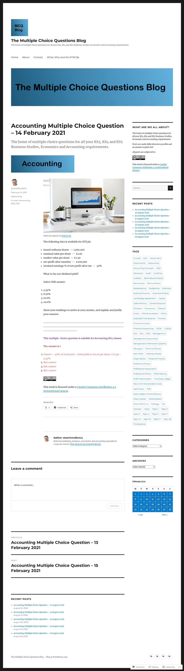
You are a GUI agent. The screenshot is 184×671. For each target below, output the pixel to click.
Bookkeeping (139, 288)
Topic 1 (155, 409)
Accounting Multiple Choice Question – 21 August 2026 (39, 612)
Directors (137, 308)
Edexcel (161, 308)
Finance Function (141, 323)
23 (141, 509)
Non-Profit (138, 353)
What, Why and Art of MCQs (63, 57)
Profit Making (160, 374)
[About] (157, 656)
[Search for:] (150, 188)
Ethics (164, 313)
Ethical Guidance (150, 313)
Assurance (138, 273)
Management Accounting (145, 338)
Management (159, 333)
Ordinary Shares (153, 353)
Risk (149, 389)
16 (141, 504)
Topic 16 (147, 419)
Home (14, 57)
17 (147, 504)
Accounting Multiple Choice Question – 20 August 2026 (39, 619)
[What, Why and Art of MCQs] (169, 656)
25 (153, 509)
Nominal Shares (153, 348)
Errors (136, 313)
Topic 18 (167, 419)
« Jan (140, 515)
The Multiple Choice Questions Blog (48, 40)
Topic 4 (146, 414)
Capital (162, 298)
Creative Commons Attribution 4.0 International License (150, 167)
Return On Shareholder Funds (147, 384)
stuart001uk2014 (19, 188)
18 (153, 504)
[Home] (151, 656)
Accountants (139, 263)
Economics (150, 308)
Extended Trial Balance (144, 318)
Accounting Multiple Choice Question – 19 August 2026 (39, 626)
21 (170, 504)
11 (153, 499)
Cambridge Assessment (144, 298)
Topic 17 (157, 419)
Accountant (155, 258)
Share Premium (140, 404)
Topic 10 (137, 419)
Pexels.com (66, 236)
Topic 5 (155, 414)
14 (170, 499)
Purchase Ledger (162, 379)
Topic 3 (136, 414)
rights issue (138, 389)
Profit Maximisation (142, 379)
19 (158, 504)
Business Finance (141, 293)
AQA (13, 203)
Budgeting (154, 288)
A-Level (14, 200)
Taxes (147, 409)
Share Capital (139, 399)
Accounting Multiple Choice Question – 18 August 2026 (39, 633)
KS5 (18, 203)
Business (166, 288)
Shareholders (155, 399)
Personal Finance (157, 358)
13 (164, 499)
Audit (148, 273)
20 (164, 504)
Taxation (137, 409)
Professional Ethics (142, 374)
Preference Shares (141, 364)
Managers (138, 348)
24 (147, 509)
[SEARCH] (170, 188)
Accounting (16, 196)
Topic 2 (164, 409)
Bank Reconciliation (153, 278)
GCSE (159, 328)
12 (158, 499)
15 (135, 504)
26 (158, 509)
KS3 (135, 333)
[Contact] (163, 656)
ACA (145, 258)
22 (135, 509)
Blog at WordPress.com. (57, 657)
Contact (38, 57)
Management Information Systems (149, 343)
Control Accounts (157, 303)
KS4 (141, 333)
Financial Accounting (143, 328)
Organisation (139, 358)
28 (170, 509)
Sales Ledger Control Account (147, 394)
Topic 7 (164, 414)
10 (147, 499)
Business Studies (160, 293)
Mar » (164, 515)
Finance (162, 318)
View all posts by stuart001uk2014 (85, 444)
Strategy (155, 404)
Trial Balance (139, 424)
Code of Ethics (140, 303)
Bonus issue (139, 283)
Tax (163, 404)
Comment (114, 506)
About (25, 57)
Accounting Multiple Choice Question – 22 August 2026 (39, 605)
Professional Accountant (144, 369)
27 (164, 509)
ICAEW (167, 328)
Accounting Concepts (143, 268)
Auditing (158, 273)
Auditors (137, 278)
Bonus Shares (153, 283)
